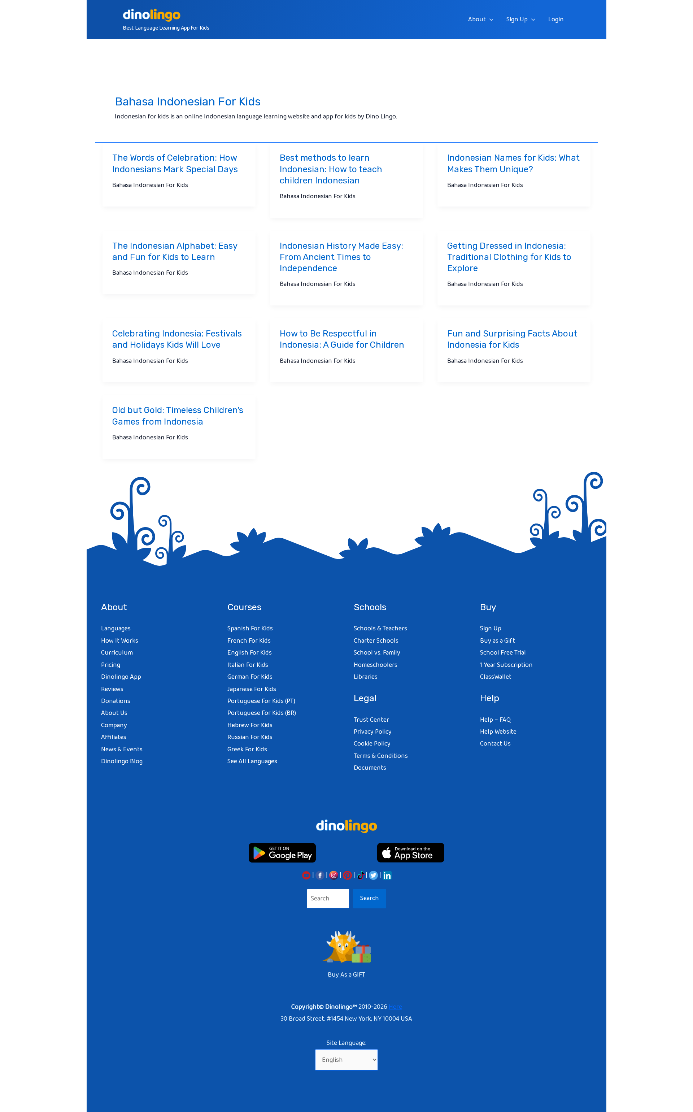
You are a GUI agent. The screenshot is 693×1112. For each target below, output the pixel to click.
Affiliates (113, 737)
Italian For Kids (247, 665)
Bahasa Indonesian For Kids (150, 185)
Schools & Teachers (380, 629)
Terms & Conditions (381, 756)
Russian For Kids (250, 737)
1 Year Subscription (506, 665)
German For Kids (250, 677)
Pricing (110, 665)
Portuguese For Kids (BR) (261, 713)
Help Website (498, 732)
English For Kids (249, 653)
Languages (116, 629)
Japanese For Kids (251, 689)
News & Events (122, 749)
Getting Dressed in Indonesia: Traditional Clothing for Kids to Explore (509, 257)
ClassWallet (495, 677)
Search (369, 898)
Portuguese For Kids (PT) (261, 701)
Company (114, 725)
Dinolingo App (121, 677)
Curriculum (117, 653)
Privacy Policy (373, 732)
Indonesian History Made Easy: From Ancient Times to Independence (341, 257)
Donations (115, 701)
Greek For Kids (247, 749)
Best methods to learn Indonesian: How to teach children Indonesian (331, 169)
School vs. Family (377, 653)
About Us (114, 713)
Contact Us (495, 744)
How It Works (119, 641)
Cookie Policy (372, 744)
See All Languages (252, 761)
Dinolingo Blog (122, 761)
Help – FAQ (495, 720)
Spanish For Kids (250, 629)
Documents (370, 768)
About (477, 19)
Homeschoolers (375, 665)
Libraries (366, 677)
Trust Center (371, 720)
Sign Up (517, 19)
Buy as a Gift (497, 641)
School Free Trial (503, 653)
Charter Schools (376, 641)
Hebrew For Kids (250, 725)
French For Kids (249, 641)
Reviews (112, 689)
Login (556, 19)
